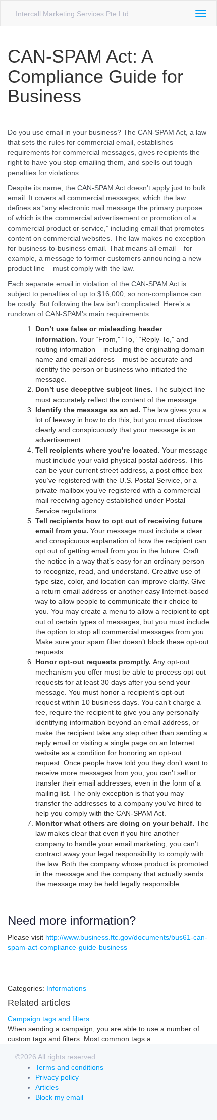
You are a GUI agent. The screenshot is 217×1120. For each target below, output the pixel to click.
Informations (66, 988)
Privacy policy (57, 1077)
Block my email (59, 1097)
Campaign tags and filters (48, 1019)
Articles (47, 1087)
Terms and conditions (69, 1067)
